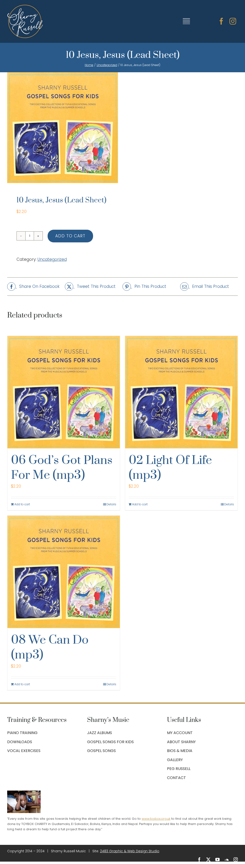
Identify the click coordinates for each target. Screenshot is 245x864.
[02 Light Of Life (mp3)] (181, 392)
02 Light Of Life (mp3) (170, 468)
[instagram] (232, 21)
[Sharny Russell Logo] (25, 7)
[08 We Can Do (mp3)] (63, 572)
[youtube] (217, 859)
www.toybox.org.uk (156, 818)
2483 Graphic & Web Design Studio (129, 851)
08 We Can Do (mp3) (50, 648)
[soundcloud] (226, 859)
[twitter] (208, 859)
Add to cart (70, 236)
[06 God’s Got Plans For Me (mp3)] (63, 392)
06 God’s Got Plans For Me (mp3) (61, 468)
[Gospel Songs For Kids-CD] (62, 127)
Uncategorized (52, 259)
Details (111, 504)
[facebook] (221, 21)
